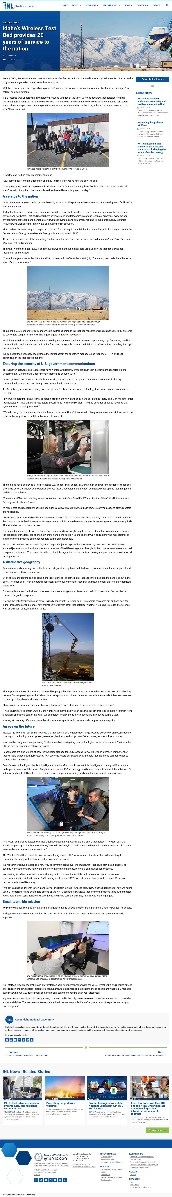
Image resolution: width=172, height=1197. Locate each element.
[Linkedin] (23, 1040)
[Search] (167, 5)
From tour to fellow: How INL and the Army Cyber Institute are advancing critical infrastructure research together (148, 1108)
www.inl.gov (135, 1030)
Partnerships (136, 1154)
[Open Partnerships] (119, 5)
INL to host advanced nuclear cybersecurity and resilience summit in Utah (151, 101)
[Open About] (80, 5)
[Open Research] (97, 5)
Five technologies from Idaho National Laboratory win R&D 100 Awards (106, 1106)
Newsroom (134, 1179)
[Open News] (132, 5)
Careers (133, 1172)
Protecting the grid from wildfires (60, 1104)
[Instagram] (19, 1040)
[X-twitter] (11, 1040)
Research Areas (108, 1154)
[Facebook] (7, 1040)
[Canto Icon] (32, 1040)
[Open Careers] (147, 5)
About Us (104, 1166)
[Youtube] (15, 1040)
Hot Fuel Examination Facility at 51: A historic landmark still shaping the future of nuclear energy (151, 148)
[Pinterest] (27, 1040)
